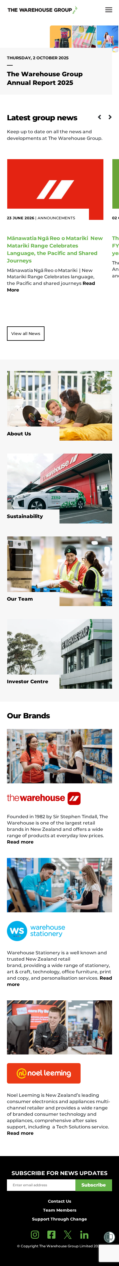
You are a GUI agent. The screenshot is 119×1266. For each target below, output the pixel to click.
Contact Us (59, 1201)
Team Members (59, 1210)
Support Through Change (59, 1219)
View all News (25, 333)
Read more (20, 842)
